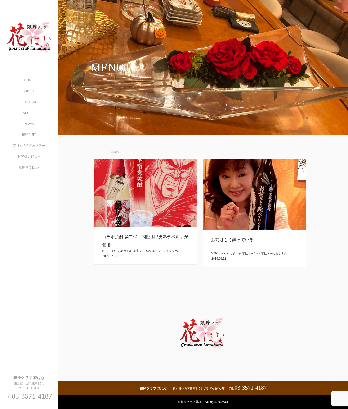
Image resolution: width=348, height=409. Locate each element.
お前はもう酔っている (232, 239)
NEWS (29, 124)
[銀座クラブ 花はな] (29, 59)
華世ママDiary (29, 167)
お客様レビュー (29, 156)
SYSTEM (29, 102)
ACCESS (29, 113)
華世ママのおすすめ (165, 251)
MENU (106, 251)
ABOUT (29, 91)
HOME (29, 80)
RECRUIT (29, 135)
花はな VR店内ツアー (29, 145)
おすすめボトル (122, 251)
